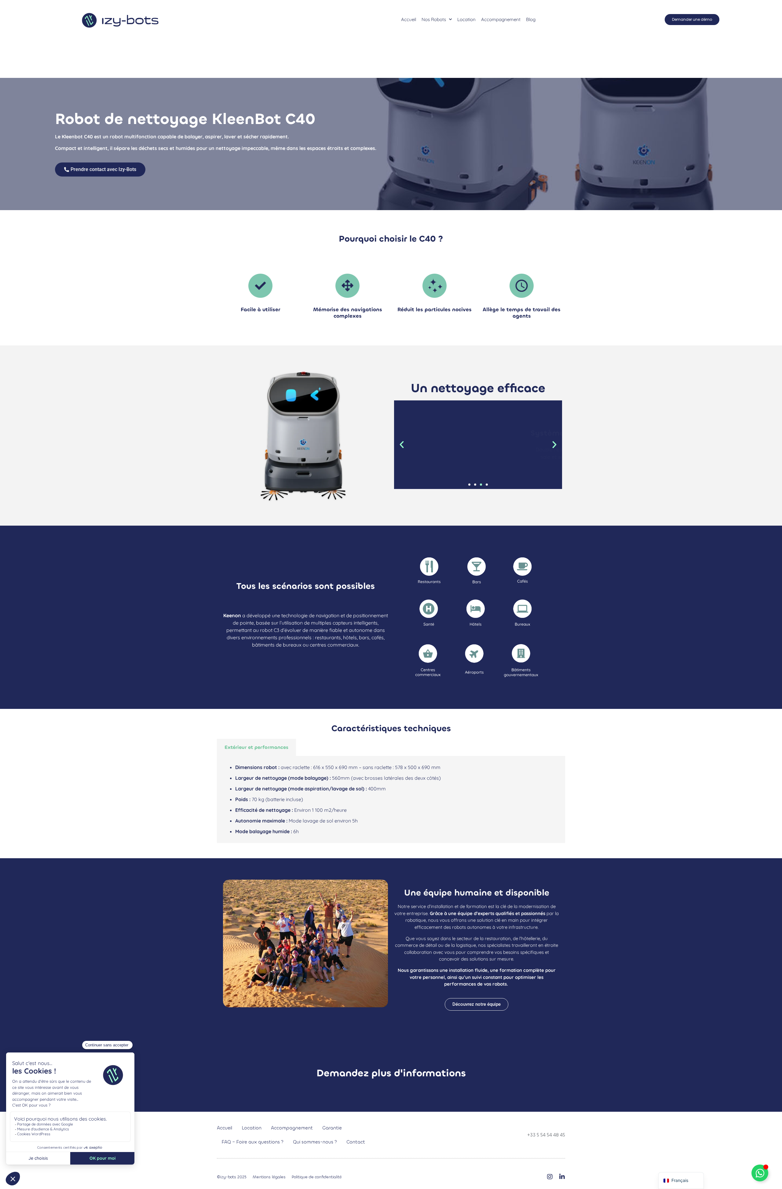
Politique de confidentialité (317, 1177)
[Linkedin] (562, 1177)
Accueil (408, 19)
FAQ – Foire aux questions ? (252, 1142)
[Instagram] (550, 1177)
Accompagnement (501, 19)
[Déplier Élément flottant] (759, 1173)
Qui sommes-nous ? (315, 1142)
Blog (530, 19)
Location (466, 19)
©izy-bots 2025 (232, 1177)
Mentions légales (269, 1177)
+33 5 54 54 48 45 (546, 1135)
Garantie (332, 1128)
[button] (401, 444)
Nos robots (434, 19)
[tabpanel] (391, 799)
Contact (355, 1142)
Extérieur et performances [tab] (256, 747)
